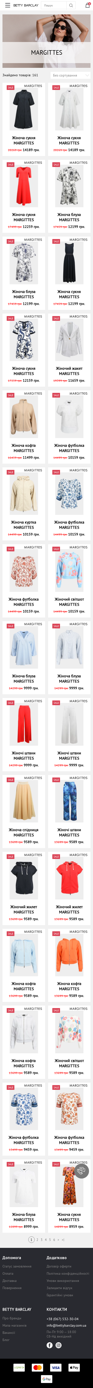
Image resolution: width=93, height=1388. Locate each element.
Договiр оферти (59, 1266)
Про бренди (11, 1318)
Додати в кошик (25, 149)
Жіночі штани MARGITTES (23, 755)
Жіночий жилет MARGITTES (23, 909)
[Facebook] (50, 1345)
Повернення (12, 1288)
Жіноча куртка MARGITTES (23, 525)
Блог (5, 1340)
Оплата (7, 1273)
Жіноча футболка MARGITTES (69, 448)
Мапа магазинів (14, 1325)
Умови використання (63, 1280)
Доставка (9, 1280)
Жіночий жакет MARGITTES (69, 371)
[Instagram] (59, 1345)
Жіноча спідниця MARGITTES (23, 832)
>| (63, 1240)
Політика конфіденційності (68, 1273)
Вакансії (8, 1332)
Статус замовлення (16, 1266)
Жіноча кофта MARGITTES (24, 448)
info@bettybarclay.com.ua (66, 1325)
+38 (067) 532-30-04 (63, 1319)
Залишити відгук (59, 1288)
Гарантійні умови (60, 1295)
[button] (81, 1171)
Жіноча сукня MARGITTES (23, 140)
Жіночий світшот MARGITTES (69, 602)
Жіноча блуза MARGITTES (69, 217)
